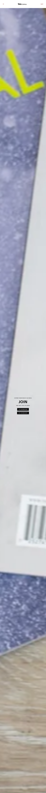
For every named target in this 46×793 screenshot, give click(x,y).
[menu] (3, 4)
